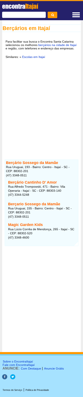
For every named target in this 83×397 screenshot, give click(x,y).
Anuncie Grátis (54, 368)
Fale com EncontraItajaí (19, 365)
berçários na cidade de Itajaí (57, 45)
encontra (20, 6)
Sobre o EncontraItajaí (18, 361)
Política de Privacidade (37, 390)
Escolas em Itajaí (33, 57)
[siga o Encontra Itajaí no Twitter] (12, 378)
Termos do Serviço (12, 390)
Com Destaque (31, 368)
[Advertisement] (41, 106)
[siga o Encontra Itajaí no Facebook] (5, 378)
